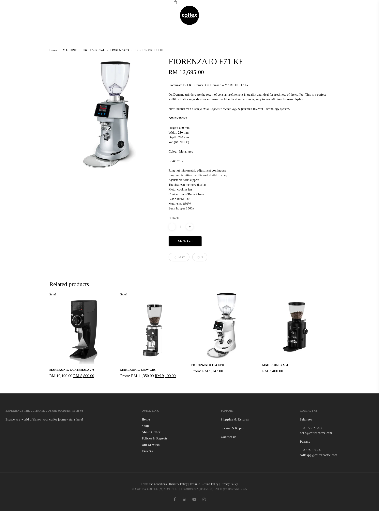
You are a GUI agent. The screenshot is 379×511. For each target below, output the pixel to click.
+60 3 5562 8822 (311, 428)
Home (53, 50)
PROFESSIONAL (94, 50)
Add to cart (185, 241)
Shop (145, 425)
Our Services (151, 444)
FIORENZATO (119, 50)
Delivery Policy (178, 484)
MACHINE (70, 50)
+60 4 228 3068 (310, 450)
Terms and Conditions (154, 484)
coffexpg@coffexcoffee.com (318, 455)
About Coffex (151, 432)
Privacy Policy (229, 484)
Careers (147, 451)
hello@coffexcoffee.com (316, 433)
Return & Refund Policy (204, 484)
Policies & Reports (154, 438)
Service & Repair (233, 428)
